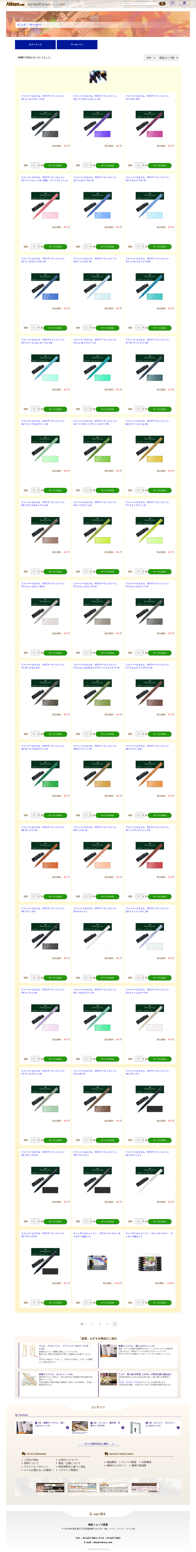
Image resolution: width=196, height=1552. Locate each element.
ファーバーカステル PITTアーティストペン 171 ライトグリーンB (148, 504)
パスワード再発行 (68, 1470)
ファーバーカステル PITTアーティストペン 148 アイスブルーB (96, 260)
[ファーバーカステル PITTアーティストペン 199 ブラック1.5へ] (97, 1181)
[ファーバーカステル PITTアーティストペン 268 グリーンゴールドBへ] (150, 450)
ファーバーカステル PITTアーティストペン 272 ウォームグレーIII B (44, 585)
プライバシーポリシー (36, 1466)
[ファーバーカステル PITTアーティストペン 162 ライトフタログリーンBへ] (45, 450)
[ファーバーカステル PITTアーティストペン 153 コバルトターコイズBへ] (150, 287)
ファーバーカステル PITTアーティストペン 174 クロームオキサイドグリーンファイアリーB (96, 666)
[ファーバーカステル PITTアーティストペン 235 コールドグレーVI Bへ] (45, 125)
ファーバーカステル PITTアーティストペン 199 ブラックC (148, 1072)
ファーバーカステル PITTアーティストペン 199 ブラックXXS (44, 1153)
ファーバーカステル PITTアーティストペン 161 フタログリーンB (96, 991)
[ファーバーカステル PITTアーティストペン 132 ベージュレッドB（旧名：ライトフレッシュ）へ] (45, 206)
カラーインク (35, 44)
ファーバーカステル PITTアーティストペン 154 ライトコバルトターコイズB (44, 341)
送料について (31, 1463)
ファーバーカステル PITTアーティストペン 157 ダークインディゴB (148, 341)
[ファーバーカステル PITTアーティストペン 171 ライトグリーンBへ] (150, 531)
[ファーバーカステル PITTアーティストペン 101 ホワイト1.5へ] (150, 1181)
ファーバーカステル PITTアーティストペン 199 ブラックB (44, 910)
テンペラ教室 (129, 1462)
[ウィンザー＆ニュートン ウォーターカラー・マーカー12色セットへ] (150, 1262)
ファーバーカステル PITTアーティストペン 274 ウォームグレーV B (148, 585)
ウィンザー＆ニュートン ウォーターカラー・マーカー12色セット (149, 1235)
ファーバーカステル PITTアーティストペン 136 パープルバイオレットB (96, 97)
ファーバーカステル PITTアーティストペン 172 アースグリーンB (44, 1072)
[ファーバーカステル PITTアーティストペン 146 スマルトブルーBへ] (150, 206)
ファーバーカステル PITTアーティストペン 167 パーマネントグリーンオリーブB (96, 422)
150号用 (137, 1382)
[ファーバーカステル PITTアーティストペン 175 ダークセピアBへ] (45, 693)
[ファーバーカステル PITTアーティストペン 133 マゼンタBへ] (150, 125)
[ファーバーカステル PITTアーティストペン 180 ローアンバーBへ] (97, 775)
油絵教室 (112, 1462)
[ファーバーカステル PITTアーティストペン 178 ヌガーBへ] (97, 1100)
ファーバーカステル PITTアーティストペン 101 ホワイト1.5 (148, 1153)
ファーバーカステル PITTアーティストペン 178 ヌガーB (96, 1072)
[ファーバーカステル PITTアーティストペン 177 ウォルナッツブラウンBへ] (150, 693)
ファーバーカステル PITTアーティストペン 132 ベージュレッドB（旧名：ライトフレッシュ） (45, 179)
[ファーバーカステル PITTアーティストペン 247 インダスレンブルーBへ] (45, 287)
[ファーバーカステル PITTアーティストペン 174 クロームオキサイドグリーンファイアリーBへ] (97, 693)
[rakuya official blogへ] (50, 1487)
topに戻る (100, 1514)
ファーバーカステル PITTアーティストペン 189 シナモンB (96, 829)
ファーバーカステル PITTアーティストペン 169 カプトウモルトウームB (44, 504)
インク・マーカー (29, 25)
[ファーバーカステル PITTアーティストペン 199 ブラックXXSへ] (45, 1181)
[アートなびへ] (82, 1487)
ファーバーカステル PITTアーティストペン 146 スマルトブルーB (148, 179)
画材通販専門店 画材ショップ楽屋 (46, 4)
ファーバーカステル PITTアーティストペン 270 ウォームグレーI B (148, 991)
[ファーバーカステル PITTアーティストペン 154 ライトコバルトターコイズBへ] (45, 368)
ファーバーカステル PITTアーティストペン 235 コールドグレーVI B (44, 97)
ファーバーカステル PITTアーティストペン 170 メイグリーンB (96, 504)
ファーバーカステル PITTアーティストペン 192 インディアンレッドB (148, 829)
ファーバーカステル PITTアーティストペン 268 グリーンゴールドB (148, 422)
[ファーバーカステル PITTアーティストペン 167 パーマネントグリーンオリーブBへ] (97, 450)
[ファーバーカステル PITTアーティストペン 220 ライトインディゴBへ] (150, 937)
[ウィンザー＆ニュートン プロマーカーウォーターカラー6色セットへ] (97, 1262)
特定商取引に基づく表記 (71, 1466)
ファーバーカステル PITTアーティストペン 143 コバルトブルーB (96, 179)
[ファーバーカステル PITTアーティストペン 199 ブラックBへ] (45, 937)
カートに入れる (55, 165)
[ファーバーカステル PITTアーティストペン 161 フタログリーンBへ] (97, 1018)
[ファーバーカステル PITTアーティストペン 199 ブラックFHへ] (45, 1262)
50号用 (121, 1382)
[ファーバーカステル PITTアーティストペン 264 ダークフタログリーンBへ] (45, 775)
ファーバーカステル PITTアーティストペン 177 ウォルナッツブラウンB (148, 666)
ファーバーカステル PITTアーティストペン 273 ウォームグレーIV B (96, 585)
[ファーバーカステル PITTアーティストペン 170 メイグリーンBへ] (97, 531)
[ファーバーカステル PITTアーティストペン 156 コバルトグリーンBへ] (97, 368)
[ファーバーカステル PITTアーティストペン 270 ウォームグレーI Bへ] (150, 1018)
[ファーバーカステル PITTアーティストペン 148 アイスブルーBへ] (97, 287)
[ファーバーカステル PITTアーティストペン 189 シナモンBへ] (97, 856)
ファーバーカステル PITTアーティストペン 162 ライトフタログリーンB (44, 422)
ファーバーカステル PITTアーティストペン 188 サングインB (44, 829)
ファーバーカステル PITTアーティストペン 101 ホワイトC (96, 910)
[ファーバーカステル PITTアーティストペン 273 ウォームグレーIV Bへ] (97, 612)
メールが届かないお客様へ (38, 1470)
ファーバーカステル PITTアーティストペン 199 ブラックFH (44, 1235)
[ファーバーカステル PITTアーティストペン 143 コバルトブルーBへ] (97, 206)
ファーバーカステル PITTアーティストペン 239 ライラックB (44, 991)
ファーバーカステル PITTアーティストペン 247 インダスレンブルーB (44, 260)
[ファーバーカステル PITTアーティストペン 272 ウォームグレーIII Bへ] (45, 612)
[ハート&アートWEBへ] (114, 1487)
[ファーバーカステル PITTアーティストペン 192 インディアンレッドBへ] (150, 856)
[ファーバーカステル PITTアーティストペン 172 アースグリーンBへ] (45, 1100)
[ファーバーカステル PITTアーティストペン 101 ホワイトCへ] (97, 937)
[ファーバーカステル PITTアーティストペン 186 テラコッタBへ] (150, 775)
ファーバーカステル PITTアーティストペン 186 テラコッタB (148, 747)
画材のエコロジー (116, 1465)
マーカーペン (77, 44)
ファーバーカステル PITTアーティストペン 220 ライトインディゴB (148, 910)
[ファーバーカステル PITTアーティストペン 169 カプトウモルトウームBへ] (45, 531)
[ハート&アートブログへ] (146, 1487)
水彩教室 (146, 1462)
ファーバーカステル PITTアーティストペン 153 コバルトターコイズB (148, 260)
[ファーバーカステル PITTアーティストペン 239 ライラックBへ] (45, 1018)
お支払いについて (68, 1459)
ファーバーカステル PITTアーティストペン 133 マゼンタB (148, 97)
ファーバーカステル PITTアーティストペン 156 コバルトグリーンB (96, 341)
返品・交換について (69, 1463)
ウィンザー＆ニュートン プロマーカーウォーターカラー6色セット (97, 1235)
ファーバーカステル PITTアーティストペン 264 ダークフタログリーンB (44, 747)
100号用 (129, 1382)
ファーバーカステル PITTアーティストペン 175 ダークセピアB (44, 666)
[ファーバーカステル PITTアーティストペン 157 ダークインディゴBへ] (150, 368)
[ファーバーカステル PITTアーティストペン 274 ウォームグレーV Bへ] (150, 612)
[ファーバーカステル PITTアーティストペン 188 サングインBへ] (45, 856)
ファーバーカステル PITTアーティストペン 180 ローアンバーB (96, 747)
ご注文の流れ (31, 1459)
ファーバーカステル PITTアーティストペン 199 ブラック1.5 (96, 1153)
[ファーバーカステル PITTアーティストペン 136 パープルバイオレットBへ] (97, 125)
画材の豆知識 (139, 1465)
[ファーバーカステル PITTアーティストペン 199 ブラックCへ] (150, 1100)
